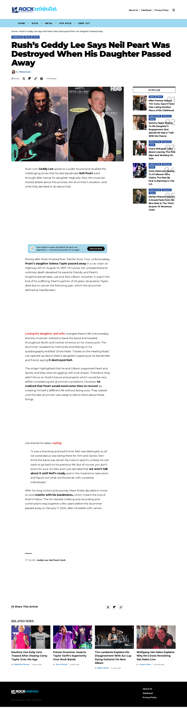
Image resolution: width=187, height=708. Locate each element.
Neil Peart (54, 560)
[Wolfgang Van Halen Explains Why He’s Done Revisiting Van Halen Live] (156, 637)
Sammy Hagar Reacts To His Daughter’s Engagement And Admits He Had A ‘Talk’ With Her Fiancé (161, 129)
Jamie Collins (145, 664)
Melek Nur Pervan (22, 664)
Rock (35, 37)
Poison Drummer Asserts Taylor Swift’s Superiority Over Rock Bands (69, 656)
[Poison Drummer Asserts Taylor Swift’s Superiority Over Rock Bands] (72, 637)
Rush (63, 560)
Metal (152, 97)
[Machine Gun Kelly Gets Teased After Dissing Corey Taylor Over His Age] (30, 637)
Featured (17, 37)
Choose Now (96, 249)
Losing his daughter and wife (45, 333)
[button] (173, 10)
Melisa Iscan (25, 72)
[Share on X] (24, 78)
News (27, 37)
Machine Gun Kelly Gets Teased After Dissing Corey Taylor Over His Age (29, 656)
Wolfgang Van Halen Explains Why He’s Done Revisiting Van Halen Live (155, 656)
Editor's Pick (155, 116)
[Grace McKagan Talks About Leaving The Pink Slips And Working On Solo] (140, 147)
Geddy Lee (42, 560)
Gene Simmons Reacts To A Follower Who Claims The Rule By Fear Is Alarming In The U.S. (161, 177)
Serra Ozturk (61, 664)
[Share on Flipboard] (29, 78)
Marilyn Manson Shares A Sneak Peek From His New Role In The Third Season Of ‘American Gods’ (161, 203)
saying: (56, 443)
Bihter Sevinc (103, 668)
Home (14, 31)
